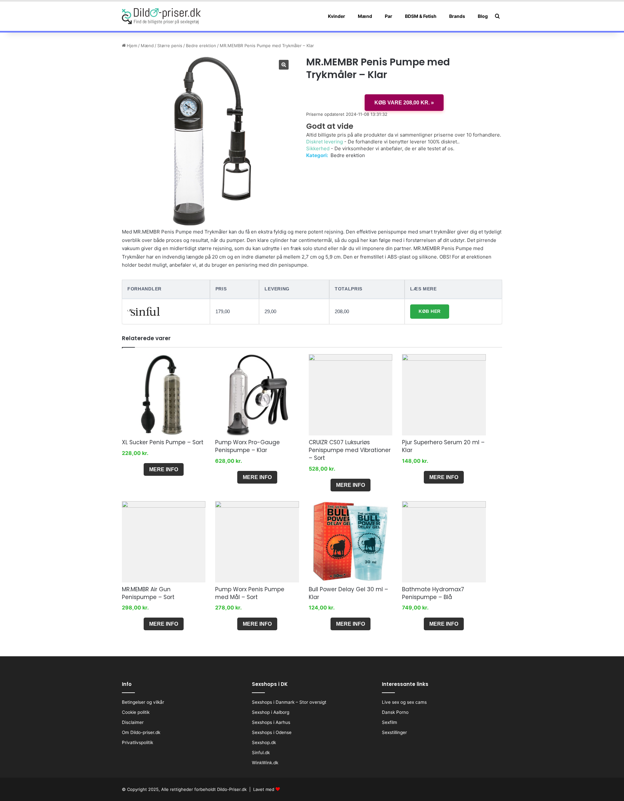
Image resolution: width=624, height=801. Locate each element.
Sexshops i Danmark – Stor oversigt (289, 702)
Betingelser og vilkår (143, 702)
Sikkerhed (318, 148)
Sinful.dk (261, 752)
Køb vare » (404, 102)
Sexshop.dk (264, 742)
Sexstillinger (394, 732)
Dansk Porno (395, 712)
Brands (457, 16)
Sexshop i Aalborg (270, 712)
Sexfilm (389, 722)
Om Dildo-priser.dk (141, 732)
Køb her (430, 311)
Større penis (169, 45)
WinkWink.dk (265, 762)
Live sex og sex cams (404, 702)
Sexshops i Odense (272, 732)
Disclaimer (133, 722)
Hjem (132, 45)
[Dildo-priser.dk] (161, 16)
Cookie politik (136, 712)
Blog (483, 16)
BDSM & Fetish (420, 16)
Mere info (163, 469)
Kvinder (336, 16)
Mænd (365, 16)
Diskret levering (324, 142)
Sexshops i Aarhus (271, 722)
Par (388, 16)
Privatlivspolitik (137, 742)
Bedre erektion (201, 45)
